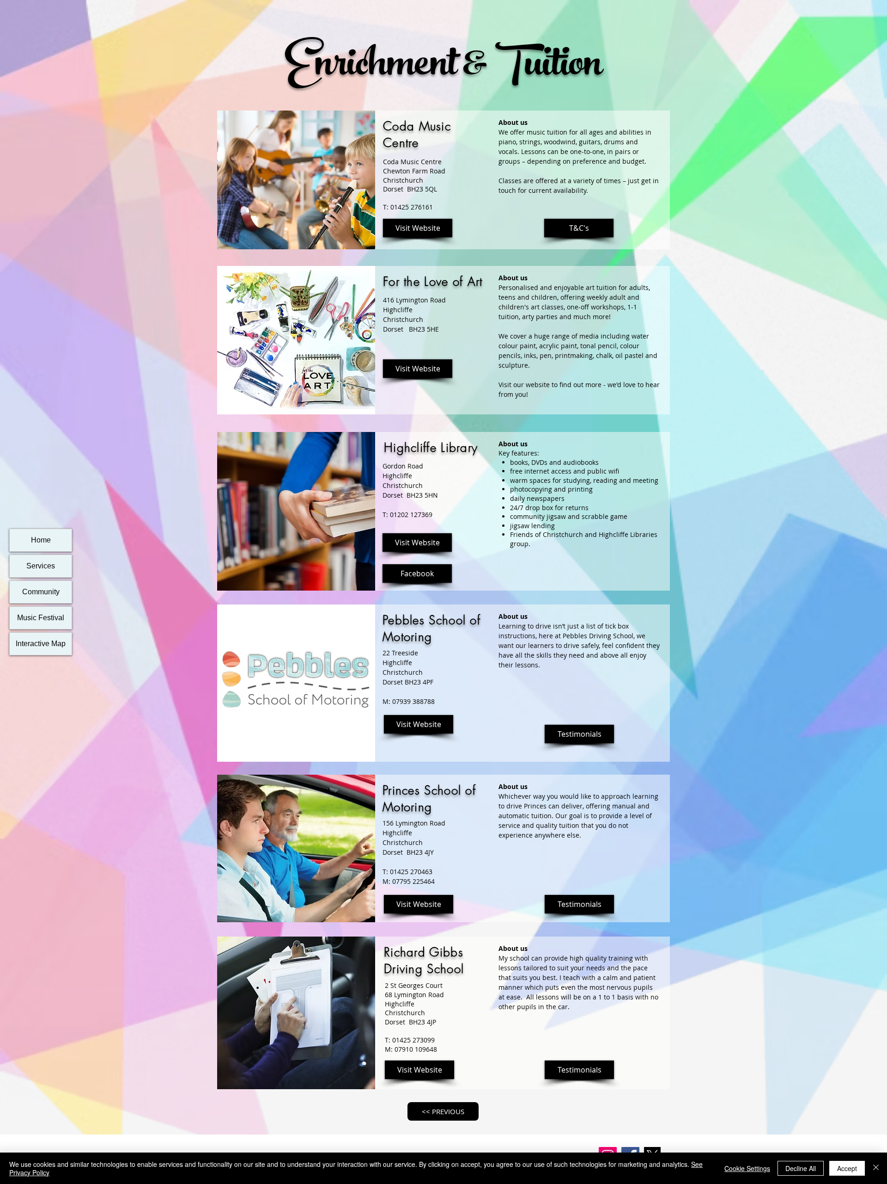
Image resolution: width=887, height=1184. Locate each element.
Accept (847, 1168)
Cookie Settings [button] (747, 1168)
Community (41, 592)
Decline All (800, 1168)
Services (40, 566)
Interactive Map (41, 644)
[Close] (875, 1168)
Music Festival (40, 618)
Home (41, 540)
